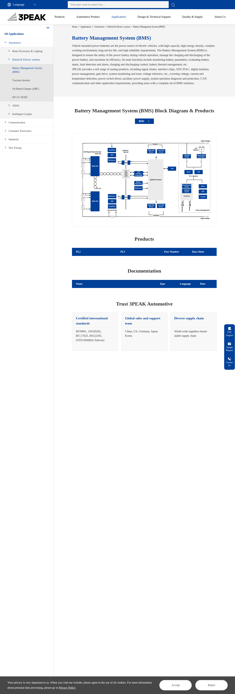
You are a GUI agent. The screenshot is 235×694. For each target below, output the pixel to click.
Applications (85, 26)
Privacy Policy (67, 687)
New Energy (15, 147)
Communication (17, 122)
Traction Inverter (21, 80)
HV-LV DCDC (20, 97)
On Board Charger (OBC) (25, 88)
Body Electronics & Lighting (27, 51)
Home (74, 26)
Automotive (15, 42)
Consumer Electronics (20, 131)
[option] (95, 331)
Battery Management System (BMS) (27, 70)
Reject (211, 685)
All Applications (14, 33)
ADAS (15, 105)
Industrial (14, 139)
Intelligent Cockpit (22, 114)
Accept (175, 685)
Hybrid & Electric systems (26, 59)
